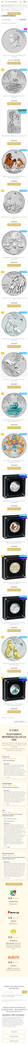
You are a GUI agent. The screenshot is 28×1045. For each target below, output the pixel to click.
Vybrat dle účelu (14, 1036)
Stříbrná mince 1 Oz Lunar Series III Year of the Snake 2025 (14, 96)
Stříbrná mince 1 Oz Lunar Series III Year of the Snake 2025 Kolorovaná (14, 420)
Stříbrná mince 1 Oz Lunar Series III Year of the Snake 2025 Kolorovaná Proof (14, 704)
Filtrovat (23, 19)
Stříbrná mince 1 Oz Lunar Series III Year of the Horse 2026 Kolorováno (14, 177)
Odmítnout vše (14, 1041)
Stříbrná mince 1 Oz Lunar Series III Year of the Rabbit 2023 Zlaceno (14, 664)
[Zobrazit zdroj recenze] (8, 777)
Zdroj (4, 777)
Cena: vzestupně (9, 20)
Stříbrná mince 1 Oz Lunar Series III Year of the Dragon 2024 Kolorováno (14, 461)
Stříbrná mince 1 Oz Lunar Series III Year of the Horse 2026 (14, 56)
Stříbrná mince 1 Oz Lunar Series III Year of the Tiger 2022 (14, 217)
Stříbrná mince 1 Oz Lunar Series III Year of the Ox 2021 (14, 298)
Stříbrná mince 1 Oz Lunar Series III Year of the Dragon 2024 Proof (14, 623)
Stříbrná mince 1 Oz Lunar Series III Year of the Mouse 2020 (14, 380)
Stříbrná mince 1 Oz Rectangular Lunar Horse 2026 (14, 136)
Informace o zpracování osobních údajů (12, 1026)
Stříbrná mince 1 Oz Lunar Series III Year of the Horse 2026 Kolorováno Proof (14, 542)
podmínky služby (12, 1001)
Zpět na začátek (19, 722)
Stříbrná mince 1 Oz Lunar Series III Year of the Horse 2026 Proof (14, 501)
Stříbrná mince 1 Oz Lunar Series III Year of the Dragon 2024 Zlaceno (14, 583)
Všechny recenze (14, 13)
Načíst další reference (14, 884)
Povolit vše (14, 1032)
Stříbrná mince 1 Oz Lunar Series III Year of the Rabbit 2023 (14, 339)
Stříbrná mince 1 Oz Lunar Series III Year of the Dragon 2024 (14, 258)
